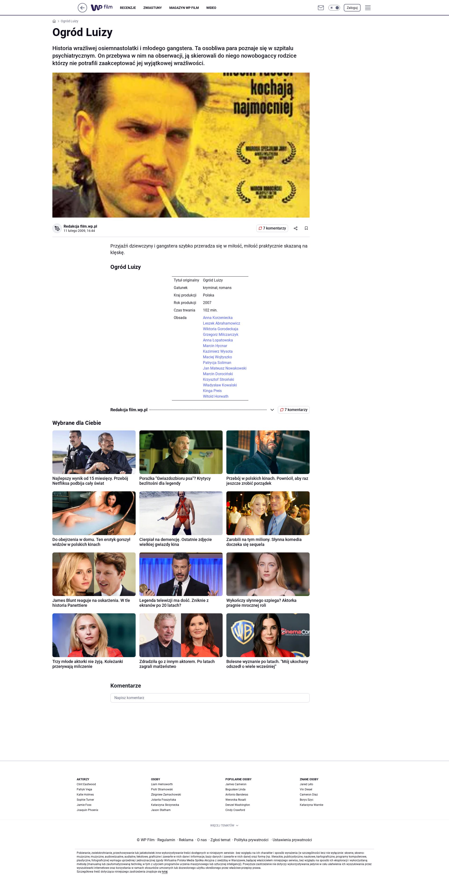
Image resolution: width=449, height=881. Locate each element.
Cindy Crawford (235, 810)
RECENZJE (128, 8)
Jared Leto (306, 784)
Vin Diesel (306, 789)
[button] (334, 8)
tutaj (164, 871)
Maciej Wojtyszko (217, 357)
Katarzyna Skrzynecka (165, 805)
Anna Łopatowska (218, 340)
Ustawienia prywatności (291, 840)
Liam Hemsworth (162, 784)
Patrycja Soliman (217, 362)
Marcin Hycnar (215, 346)
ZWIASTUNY (152, 8)
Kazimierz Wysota (218, 351)
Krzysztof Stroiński (218, 379)
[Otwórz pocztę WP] (321, 7)
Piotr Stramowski (162, 789)
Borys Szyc (306, 799)
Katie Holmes (85, 794)
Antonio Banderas (236, 794)
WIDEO (211, 8)
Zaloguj (352, 8)
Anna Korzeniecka (218, 317)
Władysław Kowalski (220, 385)
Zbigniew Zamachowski (166, 794)
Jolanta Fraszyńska (163, 799)
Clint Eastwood (86, 784)
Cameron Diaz (309, 794)
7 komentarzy (274, 228)
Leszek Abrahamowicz (221, 323)
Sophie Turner (85, 799)
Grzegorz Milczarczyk (220, 334)
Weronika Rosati (235, 799)
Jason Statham (161, 810)
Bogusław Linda (235, 789)
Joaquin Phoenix (87, 810)
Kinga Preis (212, 391)
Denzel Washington (237, 805)
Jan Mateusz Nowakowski (224, 368)
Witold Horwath (215, 396)
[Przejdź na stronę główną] (82, 11)
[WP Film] (105, 7)
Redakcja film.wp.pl (80, 226)
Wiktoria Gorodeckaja (220, 329)
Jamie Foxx (84, 805)
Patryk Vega (84, 789)
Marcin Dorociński (218, 374)
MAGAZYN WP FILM (184, 8)
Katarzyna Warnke (311, 805)
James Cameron (235, 784)
